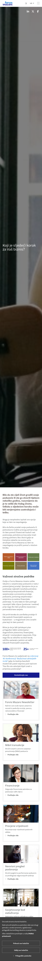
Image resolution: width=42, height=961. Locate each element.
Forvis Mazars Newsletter (19, 702)
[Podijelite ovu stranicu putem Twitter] (32, 11)
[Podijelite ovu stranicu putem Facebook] (37, 11)
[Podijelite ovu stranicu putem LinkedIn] (28, 11)
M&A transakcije (14, 745)
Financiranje (12, 785)
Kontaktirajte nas (21, 675)
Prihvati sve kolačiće (21, 943)
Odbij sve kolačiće (21, 950)
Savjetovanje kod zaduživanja (15, 911)
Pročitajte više (13, 714)
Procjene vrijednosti (16, 826)
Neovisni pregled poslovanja (15, 867)
